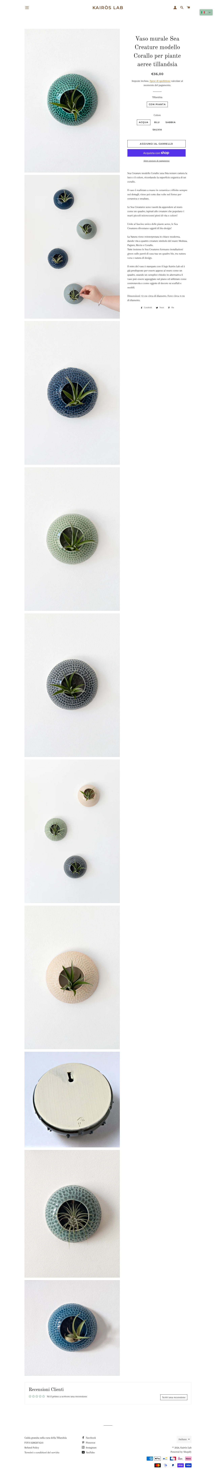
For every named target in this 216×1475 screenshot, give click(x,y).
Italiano (183, 1439)
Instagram (91, 1447)
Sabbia (171, 122)
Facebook (90, 1437)
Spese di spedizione (160, 80)
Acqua (143, 122)
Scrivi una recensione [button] (173, 1397)
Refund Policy (31, 1447)
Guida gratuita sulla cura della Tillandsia (45, 1437)
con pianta (157, 104)
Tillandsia (157, 97)
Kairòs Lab (108, 7)
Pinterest (90, 1442)
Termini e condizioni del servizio (41, 1452)
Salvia (157, 129)
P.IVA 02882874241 (34, 1442)
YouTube (90, 1452)
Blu (157, 122)
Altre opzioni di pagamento (156, 160)
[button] (206, 12)
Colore (157, 115)
